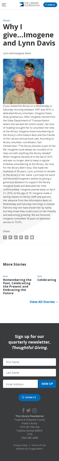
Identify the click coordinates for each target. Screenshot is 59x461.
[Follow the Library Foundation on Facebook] (24, 410)
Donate (50, 5)
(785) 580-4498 (29, 438)
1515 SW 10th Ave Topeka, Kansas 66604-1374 (29, 430)
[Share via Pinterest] (21, 237)
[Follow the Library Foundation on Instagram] (35, 410)
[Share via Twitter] (10, 237)
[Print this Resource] (26, 237)
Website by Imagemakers (29, 448)
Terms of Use (38, 445)
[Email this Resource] (32, 237)
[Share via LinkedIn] (16, 237)
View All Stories (44, 302)
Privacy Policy (20, 445)
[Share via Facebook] (5, 237)
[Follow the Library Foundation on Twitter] (29, 410)
